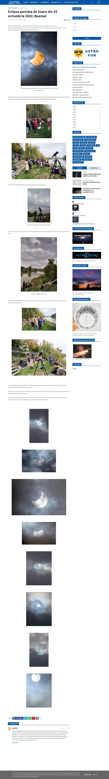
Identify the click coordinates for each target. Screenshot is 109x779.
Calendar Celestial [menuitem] (71, 2)
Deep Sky (91, 142)
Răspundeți (15, 742)
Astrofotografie (91, 137)
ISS (98, 145)
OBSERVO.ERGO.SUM (78, 203)
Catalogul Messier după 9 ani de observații (83, 223)
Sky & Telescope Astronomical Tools (82, 97)
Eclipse (83, 145)
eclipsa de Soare (22, 8)
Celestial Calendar (90, 140)
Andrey (14, 728)
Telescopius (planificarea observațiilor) (82, 72)
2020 (87, 122)
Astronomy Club (78, 140)
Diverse (76, 145)
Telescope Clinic (78, 162)
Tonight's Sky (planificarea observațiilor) (83, 84)
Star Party (88, 156)
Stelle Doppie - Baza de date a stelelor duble (84, 67)
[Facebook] (64, 20)
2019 (87, 124)
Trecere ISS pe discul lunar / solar (81, 82)
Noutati (74, 212)
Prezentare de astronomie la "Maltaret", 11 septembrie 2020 (91, 190)
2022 (87, 117)
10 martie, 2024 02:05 (64, 728)
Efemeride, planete (77, 90)
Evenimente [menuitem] (45, 2)
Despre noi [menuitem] (34, 2)
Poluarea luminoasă (77, 87)
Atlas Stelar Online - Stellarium (80, 92)
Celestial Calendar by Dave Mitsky (91, 183)
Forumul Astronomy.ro (78, 69)
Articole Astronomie (79, 137)
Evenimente (91, 145)
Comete (76, 142)
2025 (87, 109)
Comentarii (94, 168)
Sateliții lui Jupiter (77, 77)
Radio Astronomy (89, 151)
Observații (89, 148)
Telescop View (87, 159)
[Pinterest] (33, 718)
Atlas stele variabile (77, 74)
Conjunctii (83, 142)
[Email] (37, 718)
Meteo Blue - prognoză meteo (80, 95)
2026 (87, 107)
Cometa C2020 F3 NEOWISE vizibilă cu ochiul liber (92, 175)
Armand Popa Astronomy (78, 215)
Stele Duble (77, 159)
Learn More (87, 774)
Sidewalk (86, 154)
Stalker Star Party (78, 156)
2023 (87, 114)
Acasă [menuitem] (26, 2)
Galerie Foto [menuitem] (55, 2)
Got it (95, 774)
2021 (87, 119)
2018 (87, 127)
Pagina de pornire (12, 8)
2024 (87, 112)
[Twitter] (67, 20)
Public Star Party (78, 151)
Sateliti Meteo (77, 154)
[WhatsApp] (69, 20)
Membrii (81, 148)
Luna (75, 148)
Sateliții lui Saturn (77, 79)
